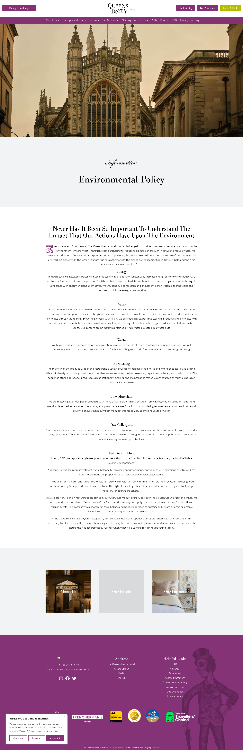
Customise (18, 738)
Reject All (36, 738)
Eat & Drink (109, 20)
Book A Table (230, 8)
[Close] (64, 716)
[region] (37, 729)
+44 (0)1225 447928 (68, 665)
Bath (154, 20)
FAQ (174, 20)
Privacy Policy (175, 696)
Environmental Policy (175, 683)
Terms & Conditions (174, 687)
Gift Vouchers (207, 8)
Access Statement (175, 678)
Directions (175, 673)
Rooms (93, 20)
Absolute (155, 748)
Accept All (55, 738)
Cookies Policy (174, 692)
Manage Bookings (19, 8)
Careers (174, 669)
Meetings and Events (134, 20)
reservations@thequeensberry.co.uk (68, 670)
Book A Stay (185, 8)
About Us (51, 20)
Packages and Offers (74, 20)
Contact (164, 20)
